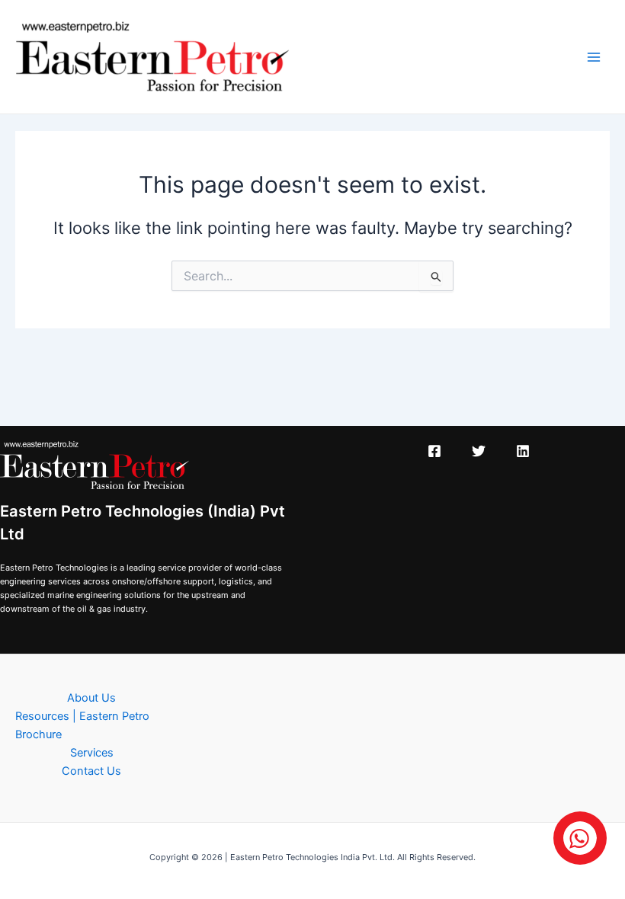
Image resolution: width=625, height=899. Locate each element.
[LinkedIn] (523, 451)
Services (92, 753)
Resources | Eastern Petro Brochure (82, 725)
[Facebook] (434, 451)
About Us (91, 698)
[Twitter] (479, 451)
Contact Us (91, 771)
